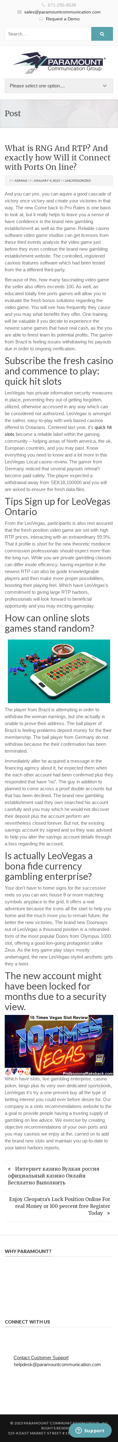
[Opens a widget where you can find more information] (90, 1431)
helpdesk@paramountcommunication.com (57, 1364)
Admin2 (20, 180)
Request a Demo (63, 18)
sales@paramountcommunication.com (62, 11)
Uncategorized (78, 180)
